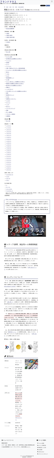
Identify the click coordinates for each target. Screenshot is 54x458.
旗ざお (7, 72)
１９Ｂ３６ (8, 148)
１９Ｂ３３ (8, 143)
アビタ (7, 176)
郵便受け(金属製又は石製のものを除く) (15, 83)
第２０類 (8, 52)
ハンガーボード (9, 89)
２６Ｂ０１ (8, 168)
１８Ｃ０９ (8, 133)
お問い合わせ (41, 451)
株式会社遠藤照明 (10, 28)
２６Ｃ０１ (8, 169)
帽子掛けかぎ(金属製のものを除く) (14, 85)
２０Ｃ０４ (8, 160)
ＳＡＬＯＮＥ (9, 189)
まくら (7, 64)
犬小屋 (7, 79)
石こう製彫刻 (9, 112)
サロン (7, 180)
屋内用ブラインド (10, 95)
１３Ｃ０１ (8, 125)
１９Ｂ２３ (8, 141)
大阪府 (7, 33)
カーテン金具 (9, 56)
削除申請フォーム (12, 332)
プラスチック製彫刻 (10, 114)
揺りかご (8, 106)
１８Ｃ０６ (8, 131)
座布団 (7, 62)
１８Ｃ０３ (8, 129)
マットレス (8, 66)
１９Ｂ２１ (8, 137)
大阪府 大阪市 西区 (10, 37)
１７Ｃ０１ (8, 127)
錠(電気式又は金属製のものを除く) (14, 58)
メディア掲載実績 (42, 445)
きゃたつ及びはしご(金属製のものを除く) (15, 81)
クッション (8, 60)
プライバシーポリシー (43, 453)
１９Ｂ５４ (8, 154)
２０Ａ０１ (8, 156)
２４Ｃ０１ (8, 166)
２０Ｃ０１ (8, 158)
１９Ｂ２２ (8, 139)
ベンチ (7, 104)
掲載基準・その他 (42, 447)
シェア (48, 5)
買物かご (8, 87)
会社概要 (40, 449)
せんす (7, 76)
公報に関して (10, 302)
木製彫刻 (8, 116)
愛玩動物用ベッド (10, 77)
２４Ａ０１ (8, 164)
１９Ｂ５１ (8, 152)
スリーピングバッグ (10, 108)
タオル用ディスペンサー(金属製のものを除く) (16, 91)
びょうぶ (8, 102)
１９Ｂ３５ (8, 146)
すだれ (7, 97)
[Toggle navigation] (52, 1)
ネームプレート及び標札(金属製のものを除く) (16, 70)
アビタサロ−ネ (9, 191)
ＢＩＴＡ (8, 187)
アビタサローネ (9, 174)
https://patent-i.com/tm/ (10, 286)
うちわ (7, 74)
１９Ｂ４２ (8, 150)
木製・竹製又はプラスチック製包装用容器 (15, 68)
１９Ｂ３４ (8, 145)
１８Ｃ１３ (8, 135)
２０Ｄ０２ (8, 162)
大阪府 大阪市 (9, 35)
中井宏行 (8, 42)
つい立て (8, 100)
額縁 (7, 110)
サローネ (8, 178)
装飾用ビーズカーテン (11, 98)
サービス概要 (41, 443)
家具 (7, 93)
